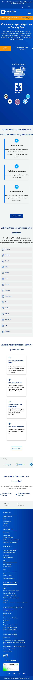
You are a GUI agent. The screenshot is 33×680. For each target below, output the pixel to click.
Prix (4, 573)
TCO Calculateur (8, 576)
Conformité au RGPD (9, 593)
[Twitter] (19, 674)
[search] (22, 7)
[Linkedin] (13, 674)
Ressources (6, 532)
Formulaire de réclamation (10, 542)
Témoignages (7, 521)
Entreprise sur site (8, 557)
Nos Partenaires (7, 651)
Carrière (5, 523)
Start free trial (16, 216)
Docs (4, 615)
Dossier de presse (8, 537)
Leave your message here (16, 2)
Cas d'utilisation (7, 564)
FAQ (4, 588)
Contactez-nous (7, 586)
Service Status (7, 613)
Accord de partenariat (9, 649)
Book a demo (16, 448)
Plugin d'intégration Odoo (10, 625)
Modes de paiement (8, 578)
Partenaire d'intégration (10, 629)
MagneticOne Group (18, 678)
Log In (28, 6)
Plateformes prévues (9, 552)
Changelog (6, 620)
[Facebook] (8, 674)
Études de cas (7, 566)
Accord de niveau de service (11, 590)
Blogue (5, 518)
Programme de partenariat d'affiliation (14, 640)
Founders (5, 526)
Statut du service (8, 610)
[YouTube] (24, 674)
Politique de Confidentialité (11, 598)
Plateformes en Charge (9, 550)
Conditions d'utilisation (9, 595)
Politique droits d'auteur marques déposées (15, 602)
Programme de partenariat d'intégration (14, 646)
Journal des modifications (10, 618)
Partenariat (6, 637)
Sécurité (5, 600)
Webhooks (6, 555)
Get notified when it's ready (27, 18)
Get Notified (5, 48)
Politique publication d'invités (11, 540)
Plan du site (6, 535)
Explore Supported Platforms (22, 48)
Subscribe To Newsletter (10, 660)
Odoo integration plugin (10, 627)
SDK (4, 622)
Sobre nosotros (7, 516)
